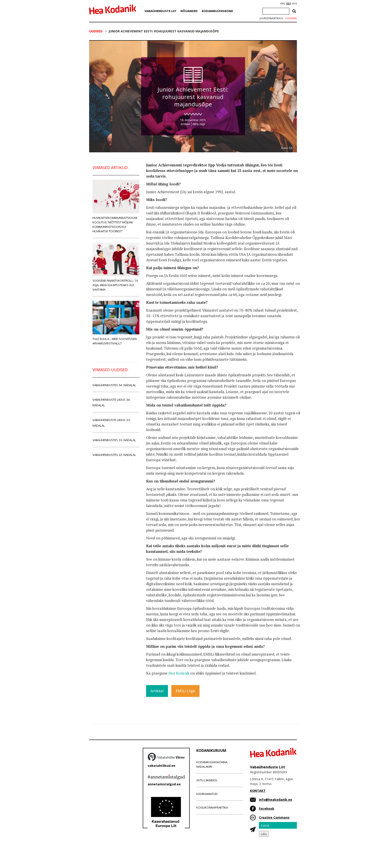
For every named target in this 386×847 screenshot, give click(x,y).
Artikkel (185, 124)
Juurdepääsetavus (271, 18)
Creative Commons (274, 817)
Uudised (96, 31)
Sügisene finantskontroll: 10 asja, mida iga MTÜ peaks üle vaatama (115, 285)
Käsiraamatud (207, 794)
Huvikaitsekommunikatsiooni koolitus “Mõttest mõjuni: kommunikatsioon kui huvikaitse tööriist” (114, 224)
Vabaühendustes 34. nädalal (114, 385)
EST (288, 3)
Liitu (264, 834)
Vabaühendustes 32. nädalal (114, 455)
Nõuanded (189, 11)
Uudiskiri (291, 18)
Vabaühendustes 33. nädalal (114, 440)
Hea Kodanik (178, 673)
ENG (282, 3)
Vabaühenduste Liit (160, 11)
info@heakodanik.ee (275, 799)
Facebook (266, 808)
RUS (294, 3)
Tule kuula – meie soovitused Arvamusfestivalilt (114, 341)
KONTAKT (258, 790)
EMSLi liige (199, 124)
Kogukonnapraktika (212, 807)
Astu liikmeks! (206, 780)
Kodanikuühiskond (217, 11)
